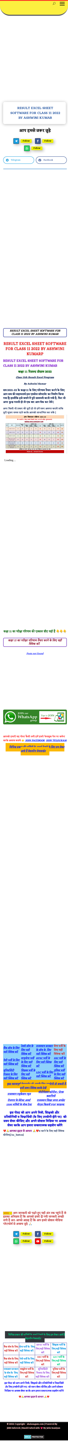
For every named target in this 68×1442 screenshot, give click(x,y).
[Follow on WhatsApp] (27, 148)
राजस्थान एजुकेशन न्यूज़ (19, 1094)
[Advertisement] (34, 61)
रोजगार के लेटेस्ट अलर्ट (19, 1100)
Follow (26, 141)
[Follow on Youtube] (38, 1241)
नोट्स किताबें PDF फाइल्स (51, 1104)
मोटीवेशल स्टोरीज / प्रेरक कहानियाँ (51, 1094)
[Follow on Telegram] (16, 141)
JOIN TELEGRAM (56, 740)
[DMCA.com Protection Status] (34, 1438)
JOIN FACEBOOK (35, 740)
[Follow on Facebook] (38, 141)
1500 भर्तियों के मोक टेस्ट (19, 1104)
